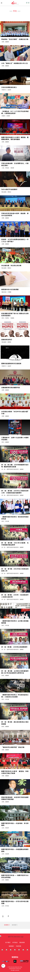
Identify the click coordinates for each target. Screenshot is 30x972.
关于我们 (8, 942)
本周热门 (7, 925)
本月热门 (14, 925)
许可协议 (15, 942)
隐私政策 (22, 942)
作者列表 (18, 946)
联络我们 (11, 946)
